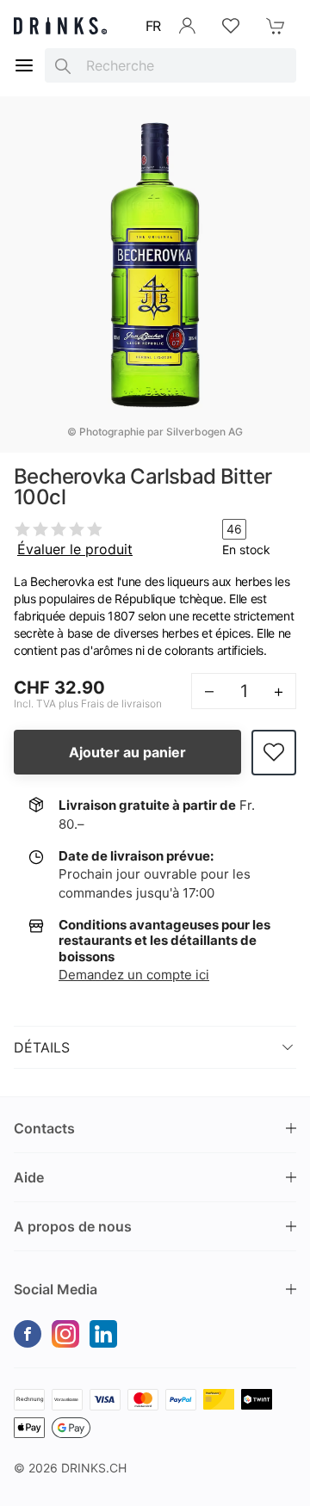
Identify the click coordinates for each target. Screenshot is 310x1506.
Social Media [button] (55, 1289)
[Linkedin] (103, 1334)
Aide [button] (29, 1177)
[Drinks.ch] (60, 25)
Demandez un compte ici (134, 974)
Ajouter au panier (127, 752)
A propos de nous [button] (73, 1226)
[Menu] (24, 65)
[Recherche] (63, 65)
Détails (42, 1047)
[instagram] (65, 1334)
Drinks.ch (94, 1467)
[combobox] (170, 65)
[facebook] (27, 1334)
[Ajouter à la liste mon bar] (273, 752)
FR (153, 25)
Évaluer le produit (75, 549)
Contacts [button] (44, 1128)
